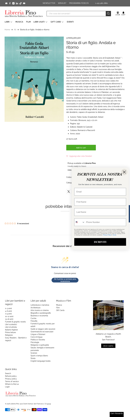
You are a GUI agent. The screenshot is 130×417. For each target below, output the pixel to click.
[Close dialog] (124, 172)
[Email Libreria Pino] (6, 3)
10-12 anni (9, 316)
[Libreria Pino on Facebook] (10, 3)
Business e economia (39, 316)
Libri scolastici (11, 324)
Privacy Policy (107, 234)
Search (8, 373)
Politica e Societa (38, 340)
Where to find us (12, 384)
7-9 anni (8, 314)
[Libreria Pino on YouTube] (24, 3)
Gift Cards (60, 310)
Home (7, 30)
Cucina (33, 318)
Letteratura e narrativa (40, 305)
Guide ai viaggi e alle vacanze (43, 329)
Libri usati (39, 22)
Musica (19, 22)
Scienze (34, 353)
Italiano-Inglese (11, 330)
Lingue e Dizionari (38, 334)
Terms (114, 234)
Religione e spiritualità (40, 345)
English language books (41, 361)
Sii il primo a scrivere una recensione (65, 280)
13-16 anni (9, 319)
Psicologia (35, 342)
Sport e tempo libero (39, 356)
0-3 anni (8, 308)
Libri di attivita (11, 327)
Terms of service (12, 381)
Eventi (70, 22)
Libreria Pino (14, 404)
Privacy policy (11, 379)
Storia (33, 358)
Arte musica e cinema (40, 310)
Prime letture (10, 332)
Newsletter (49, 3)
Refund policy (11, 376)
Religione (9, 335)
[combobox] (79, 222)
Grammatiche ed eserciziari (42, 332)
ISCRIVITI (100, 242)
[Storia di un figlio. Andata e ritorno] (34, 79)
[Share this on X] (68, 191)
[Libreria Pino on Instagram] (13, 3)
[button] (79, 156)
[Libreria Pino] (24, 13)
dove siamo (108, 345)
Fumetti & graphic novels (15, 322)
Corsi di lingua (36, 337)
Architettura (35, 308)
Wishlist (62, 3)
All (15, 30)
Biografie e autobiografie (41, 313)
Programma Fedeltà (79, 3)
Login (7, 387)
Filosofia (34, 321)
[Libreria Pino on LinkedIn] (17, 3)
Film (28, 22)
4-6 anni (8, 311)
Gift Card (56, 22)
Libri (7, 22)
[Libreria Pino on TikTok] (20, 3)
